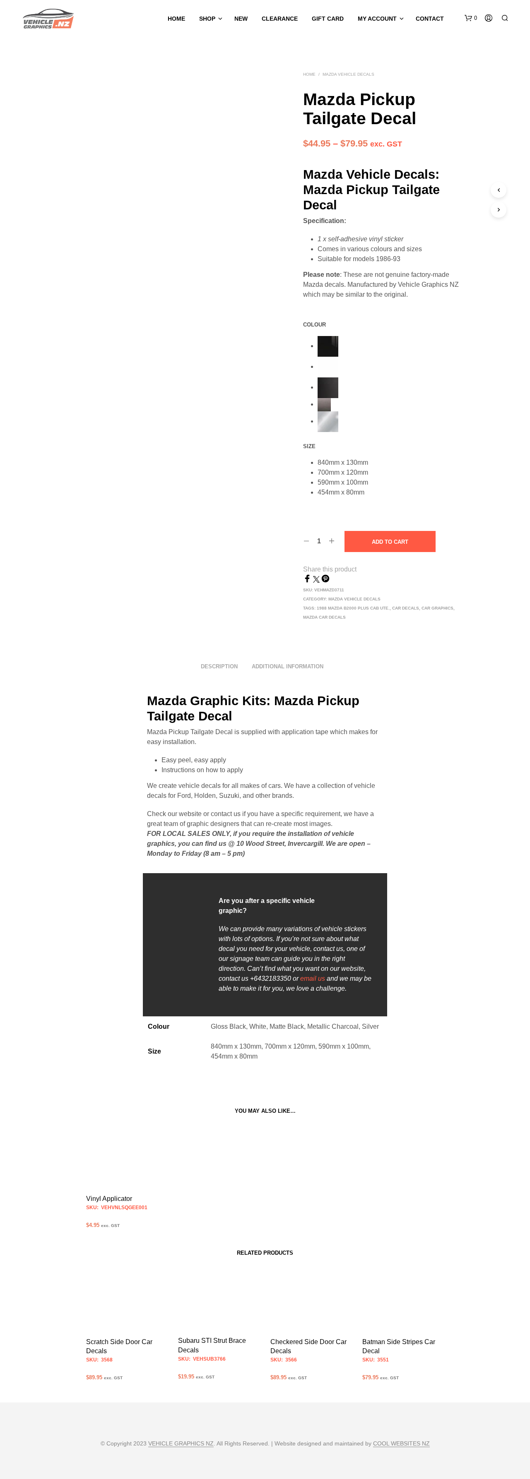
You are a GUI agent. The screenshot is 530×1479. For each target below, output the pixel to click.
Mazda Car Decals (324, 617)
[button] (471, 18)
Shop (207, 18)
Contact (430, 18)
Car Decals (405, 608)
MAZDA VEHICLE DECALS (348, 74)
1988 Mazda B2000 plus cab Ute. (353, 608)
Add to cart (390, 542)
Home (176, 18)
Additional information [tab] (287, 666)
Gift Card (328, 18)
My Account (377, 18)
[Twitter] (317, 580)
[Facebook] (308, 580)
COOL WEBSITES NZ (401, 1444)
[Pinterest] (325, 580)
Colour (314, 325)
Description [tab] (219, 666)
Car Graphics (437, 608)
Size (309, 446)
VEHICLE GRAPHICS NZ (181, 1444)
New (241, 18)
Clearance (280, 18)
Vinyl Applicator (109, 1198)
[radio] (391, 346)
